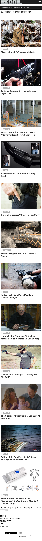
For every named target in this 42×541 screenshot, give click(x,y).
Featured (6, 250)
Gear (5, 49)
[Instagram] (5, 513)
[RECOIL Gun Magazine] (11, 4)
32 (34, 508)
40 (1, 510)
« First (13, 508)
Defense (6, 88)
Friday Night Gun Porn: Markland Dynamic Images (17, 296)
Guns (5, 291)
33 (37, 508)
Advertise (3, 521)
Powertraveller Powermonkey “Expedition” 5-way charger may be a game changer (19, 501)
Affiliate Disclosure (5, 517)
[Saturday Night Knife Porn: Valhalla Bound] (21, 247)
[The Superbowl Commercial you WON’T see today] (21, 410)
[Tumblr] (11, 513)
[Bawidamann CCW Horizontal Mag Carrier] (21, 167)
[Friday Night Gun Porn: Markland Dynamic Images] (21, 289)
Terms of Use (4, 526)
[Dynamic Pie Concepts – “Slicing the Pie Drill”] (21, 368)
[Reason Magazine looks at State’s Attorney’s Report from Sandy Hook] (21, 126)
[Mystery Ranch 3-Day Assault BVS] (21, 46)
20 (20, 508)
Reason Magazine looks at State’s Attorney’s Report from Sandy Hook (18, 133)
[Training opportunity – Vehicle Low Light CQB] (21, 85)
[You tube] (8, 513)
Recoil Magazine (25, 532)
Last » (6, 510)
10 (17, 508)
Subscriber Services (6, 520)
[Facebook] (1, 513)
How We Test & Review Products (10, 518)
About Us (3, 515)
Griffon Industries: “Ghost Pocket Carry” (20, 215)
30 (28, 508)
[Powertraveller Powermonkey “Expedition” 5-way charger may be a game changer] (21, 492)
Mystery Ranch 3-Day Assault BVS (17, 52)
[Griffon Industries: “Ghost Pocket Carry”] (21, 209)
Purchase (3, 525)
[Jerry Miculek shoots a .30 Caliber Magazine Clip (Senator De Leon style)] (21, 330)
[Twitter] (14, 513)
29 (25, 508)
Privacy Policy (4, 523)
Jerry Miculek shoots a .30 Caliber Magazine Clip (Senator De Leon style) (20, 337)
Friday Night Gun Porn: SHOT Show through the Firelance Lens (18, 458)
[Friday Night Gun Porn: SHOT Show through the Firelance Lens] (21, 451)
